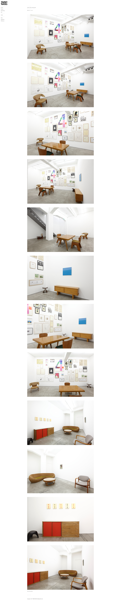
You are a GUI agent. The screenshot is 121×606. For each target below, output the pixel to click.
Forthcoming (3, 10)
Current (2, 9)
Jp (1, 7)
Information (2, 19)
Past (1, 12)
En (2, 7)
